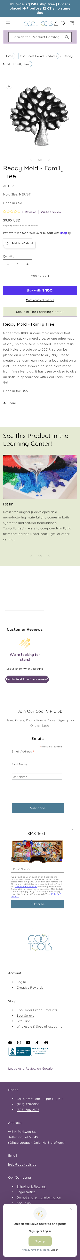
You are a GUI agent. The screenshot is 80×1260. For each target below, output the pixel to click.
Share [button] (12, 403)
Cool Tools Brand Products (38, 56)
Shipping (8, 225)
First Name (19, 764)
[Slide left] (30, 159)
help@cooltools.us (22, 1164)
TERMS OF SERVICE (26, 886)
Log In (21, 982)
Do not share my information (39, 1197)
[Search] (66, 36)
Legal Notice (26, 1192)
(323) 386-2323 (28, 1110)
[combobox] (40, 37)
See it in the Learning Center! (40, 312)
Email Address (23, 751)
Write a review (51, 212)
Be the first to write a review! (27, 679)
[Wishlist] (62, 23)
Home (9, 56)
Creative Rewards (30, 987)
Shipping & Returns (31, 1186)
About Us (24, 1203)
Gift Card (23, 1021)
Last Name (19, 777)
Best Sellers (25, 1015)
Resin (8, 503)
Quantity (8, 256)
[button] (8, 23)
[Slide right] (49, 159)
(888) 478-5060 (28, 1104)
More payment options (40, 299)
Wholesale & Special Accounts (39, 1026)
